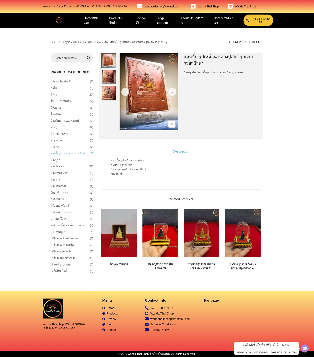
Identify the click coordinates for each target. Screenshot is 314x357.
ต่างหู (54, 127)
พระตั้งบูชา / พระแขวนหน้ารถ (90, 42)
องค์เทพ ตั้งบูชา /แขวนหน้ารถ (68, 225)
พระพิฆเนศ (57, 166)
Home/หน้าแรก (91, 20)
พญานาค (56, 146)
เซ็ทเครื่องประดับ (61, 264)
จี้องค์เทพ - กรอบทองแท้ (65, 120)
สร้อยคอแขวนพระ (61, 212)
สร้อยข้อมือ (57, 199)
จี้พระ (54, 94)
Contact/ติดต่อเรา (223, 20)
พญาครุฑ (56, 140)
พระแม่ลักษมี (58, 186)
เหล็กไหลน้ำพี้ (59, 271)
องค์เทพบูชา (58, 231)
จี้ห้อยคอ (56, 107)
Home (54, 42)
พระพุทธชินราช (119, 263)
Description (181, 151)
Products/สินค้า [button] (116, 20)
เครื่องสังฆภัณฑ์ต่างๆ (63, 257)
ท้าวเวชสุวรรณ (59, 133)
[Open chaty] (305, 348)
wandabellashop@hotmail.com (162, 6)
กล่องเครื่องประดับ (61, 81)
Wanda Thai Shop (208, 6)
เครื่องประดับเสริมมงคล (64, 238)
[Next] (172, 92)
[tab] (181, 151)
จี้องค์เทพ (56, 114)
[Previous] (125, 92)
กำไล (54, 88)
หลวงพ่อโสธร (59, 218)
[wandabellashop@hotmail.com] (139, 6)
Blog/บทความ (162, 20)
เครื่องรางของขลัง (61, 251)
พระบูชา (65, 42)
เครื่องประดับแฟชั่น (62, 244)
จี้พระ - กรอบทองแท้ (62, 101)
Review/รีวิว (141, 20)
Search (88, 57)
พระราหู (55, 179)
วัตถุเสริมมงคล (59, 192)
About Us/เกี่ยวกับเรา (192, 20)
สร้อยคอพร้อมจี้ (60, 205)
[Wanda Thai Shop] (193, 6)
